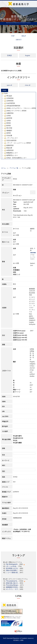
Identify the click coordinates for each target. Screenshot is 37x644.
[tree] (18, 125)
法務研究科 (10, 113)
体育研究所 (10, 150)
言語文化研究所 (11, 140)
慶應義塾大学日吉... (12, 587)
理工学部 (9, 128)
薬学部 (8, 133)
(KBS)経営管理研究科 (13, 106)
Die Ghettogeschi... (12, 564)
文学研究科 (10, 98)
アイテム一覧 (14, 168)
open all (9, 85)
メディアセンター (12, 138)
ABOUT (18, 40)
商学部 (8, 123)
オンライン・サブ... (12, 589)
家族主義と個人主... (12, 583)
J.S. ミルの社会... (11, 566)
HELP (24, 36)
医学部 (8, 125)
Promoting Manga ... (12, 585)
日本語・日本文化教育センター (16, 158)
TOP (12, 36)
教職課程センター (12, 153)
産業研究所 (10, 145)
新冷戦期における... (12, 568)
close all (27, 85)
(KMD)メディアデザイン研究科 (16, 111)
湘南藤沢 (9, 130)
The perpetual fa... (12, 581)
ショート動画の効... (12, 572)
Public (5, 90)
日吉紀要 (9, 135)
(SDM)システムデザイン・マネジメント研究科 (21, 108)
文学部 (8, 115)
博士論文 (9, 96)
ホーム (3, 168)
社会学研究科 (10, 103)
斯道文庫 (9, 148)
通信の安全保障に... (12, 570)
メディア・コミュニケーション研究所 (18, 143)
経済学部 (9, 118)
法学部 (8, 120)
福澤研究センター (12, 155)
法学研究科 (10, 101)
